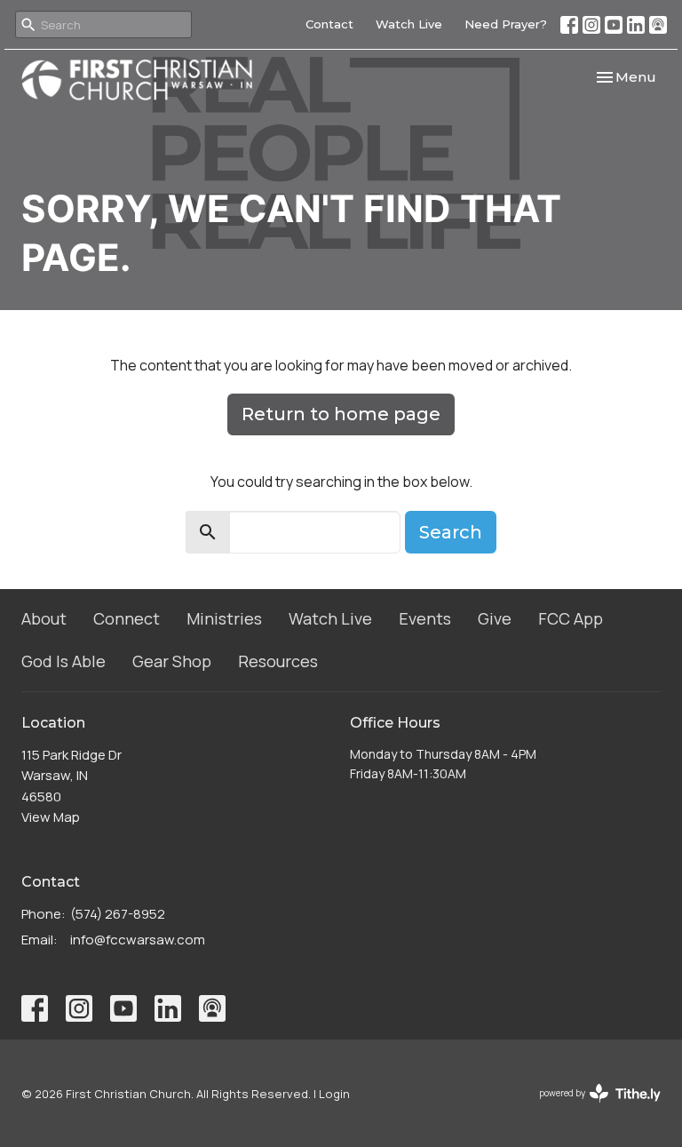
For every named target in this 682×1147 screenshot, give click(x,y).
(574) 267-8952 (117, 913)
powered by (590, 1108)
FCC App (570, 618)
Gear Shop (171, 661)
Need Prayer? (505, 24)
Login (334, 1094)
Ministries (224, 618)
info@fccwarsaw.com (137, 939)
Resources (278, 661)
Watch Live (409, 24)
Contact (329, 24)
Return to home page (341, 414)
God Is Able (63, 661)
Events (425, 618)
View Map (50, 817)
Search (450, 532)
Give (495, 618)
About (44, 618)
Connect (126, 618)
